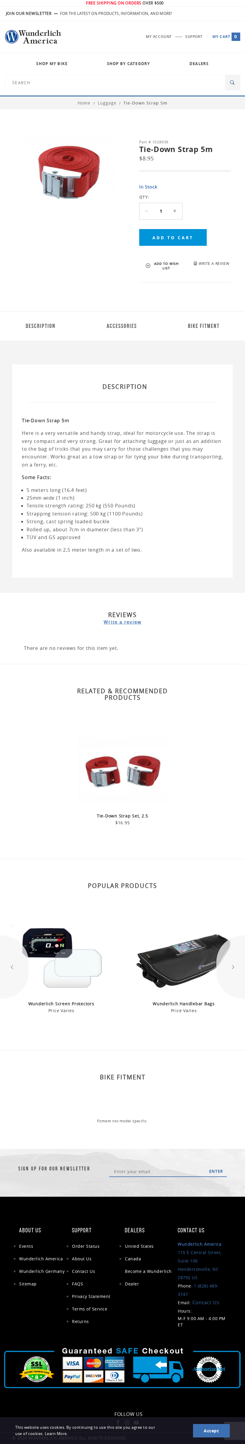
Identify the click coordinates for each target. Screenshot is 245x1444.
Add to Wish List (166, 265)
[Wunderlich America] (33, 36)
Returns (80, 1321)
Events (26, 1246)
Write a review (123, 622)
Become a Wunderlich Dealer (148, 1277)
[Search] (232, 82)
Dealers (199, 63)
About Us (81, 1259)
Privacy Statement (91, 1296)
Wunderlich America (41, 1259)
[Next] (230, 967)
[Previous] (14, 967)
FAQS (77, 1284)
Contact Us (83, 1271)
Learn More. (56, 1433)
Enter (216, 1171)
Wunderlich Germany (42, 1271)
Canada (133, 1259)
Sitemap (28, 1284)
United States (139, 1246)
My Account (159, 36)
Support (194, 36)
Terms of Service (89, 1309)
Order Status (85, 1246)
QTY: (144, 197)
